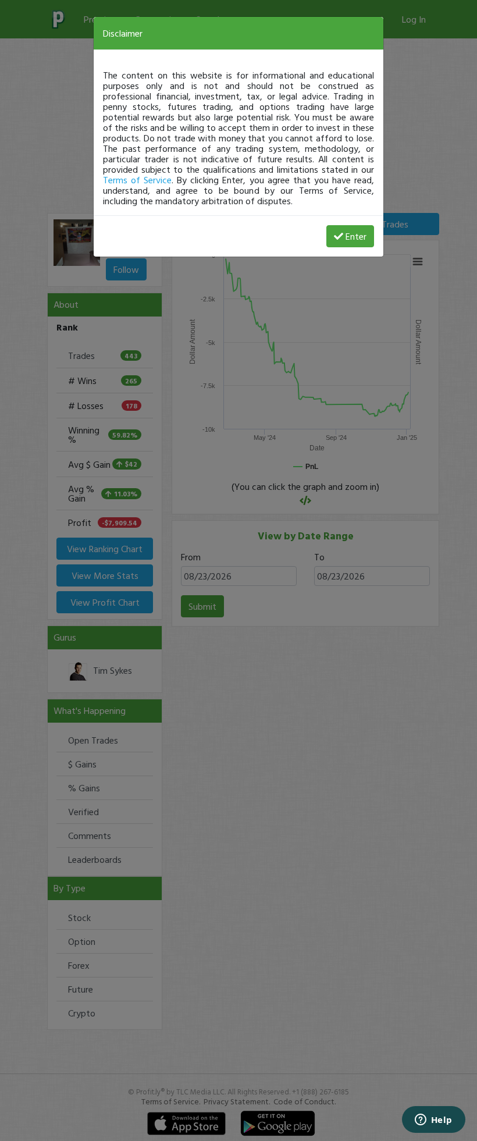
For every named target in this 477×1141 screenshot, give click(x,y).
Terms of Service (137, 180)
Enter (356, 236)
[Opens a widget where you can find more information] (433, 1120)
